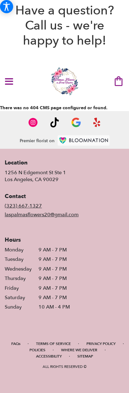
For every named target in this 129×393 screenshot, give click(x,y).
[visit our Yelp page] (97, 122)
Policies (37, 350)
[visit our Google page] (76, 122)
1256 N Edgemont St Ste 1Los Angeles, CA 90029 (35, 176)
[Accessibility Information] (6, 6)
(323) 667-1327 (23, 205)
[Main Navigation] (9, 82)
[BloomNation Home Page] (84, 140)
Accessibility (49, 356)
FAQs (15, 343)
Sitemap (85, 356)
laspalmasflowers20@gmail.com (42, 214)
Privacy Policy (101, 343)
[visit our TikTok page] (54, 122)
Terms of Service (53, 343)
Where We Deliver (79, 350)
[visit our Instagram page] (33, 122)
